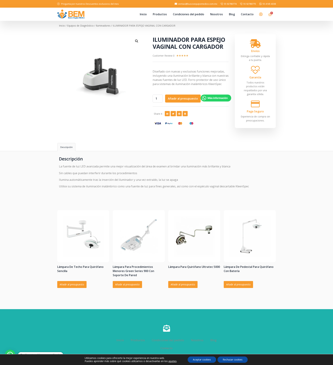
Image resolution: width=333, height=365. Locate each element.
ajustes (172, 361)
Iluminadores (103, 25)
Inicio (143, 14)
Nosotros (216, 14)
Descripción (66, 147)
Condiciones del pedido (188, 14)
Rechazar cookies (232, 359)
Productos (160, 14)
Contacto (247, 14)
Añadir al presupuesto (183, 98)
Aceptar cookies (202, 359)
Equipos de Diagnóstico (80, 25)
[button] (167, 113)
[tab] (66, 147)
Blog (232, 14)
